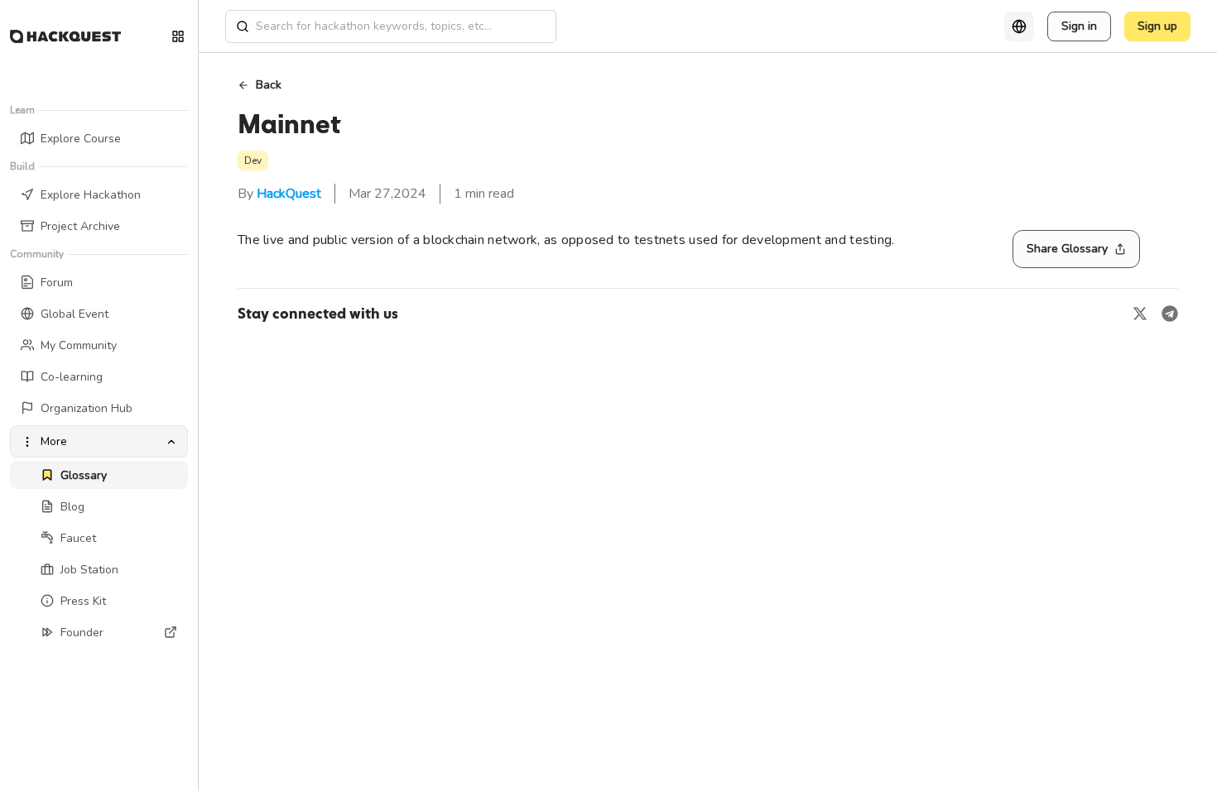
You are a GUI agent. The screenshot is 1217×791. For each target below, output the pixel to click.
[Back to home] (65, 36)
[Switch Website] (178, 36)
